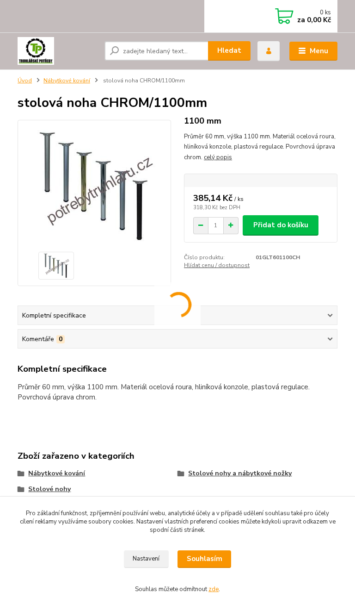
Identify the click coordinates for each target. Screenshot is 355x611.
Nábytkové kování (66, 80)
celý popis (218, 157)
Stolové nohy (49, 489)
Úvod (25, 80)
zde (213, 589)
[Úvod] (58, 51)
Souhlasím (204, 558)
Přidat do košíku (280, 225)
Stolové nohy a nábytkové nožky (240, 473)
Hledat (229, 50)
